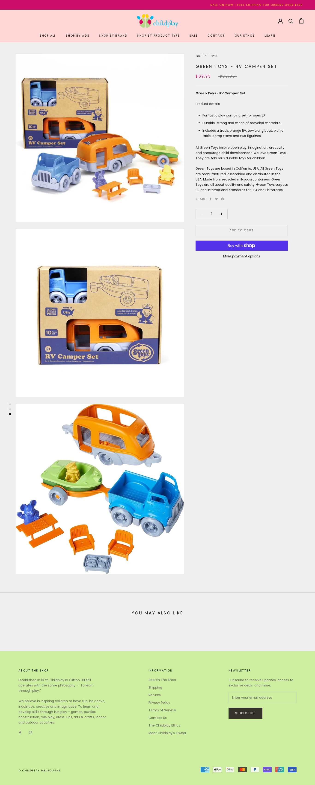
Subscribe (245, 713)
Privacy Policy (159, 702)
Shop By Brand (113, 36)
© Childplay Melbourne (39, 770)
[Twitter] (216, 199)
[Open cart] (301, 20)
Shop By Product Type (158, 36)
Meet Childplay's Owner (167, 733)
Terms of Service (162, 710)
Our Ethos (245, 36)
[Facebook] (210, 199)
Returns (155, 695)
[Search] (290, 20)
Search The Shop (162, 679)
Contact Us (158, 717)
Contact (216, 36)
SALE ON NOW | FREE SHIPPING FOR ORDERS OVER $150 (236, 5)
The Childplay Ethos (164, 725)
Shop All (48, 36)
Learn (269, 36)
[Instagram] (30, 732)
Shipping (155, 687)
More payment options (241, 256)
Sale (193, 36)
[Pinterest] (222, 199)
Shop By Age (77, 36)
